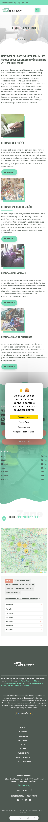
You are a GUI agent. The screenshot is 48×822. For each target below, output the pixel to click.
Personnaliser (24, 427)
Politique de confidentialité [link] (24, 432)
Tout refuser (24, 422)
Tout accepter (24, 417)
